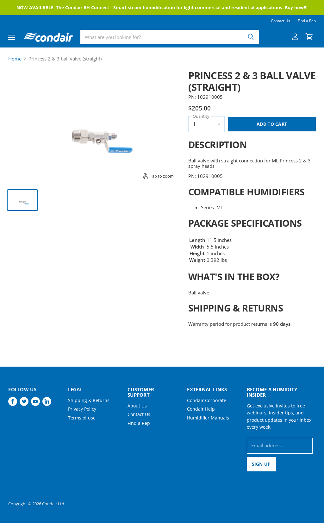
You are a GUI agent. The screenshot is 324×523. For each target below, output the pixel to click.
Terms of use (82, 418)
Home (15, 58)
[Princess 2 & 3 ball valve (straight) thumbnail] (22, 200)
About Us (137, 406)
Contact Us (280, 21)
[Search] (250, 37)
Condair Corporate (206, 400)
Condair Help (201, 409)
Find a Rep (307, 21)
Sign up (261, 464)
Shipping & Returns (88, 400)
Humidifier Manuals (208, 418)
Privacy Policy (82, 409)
